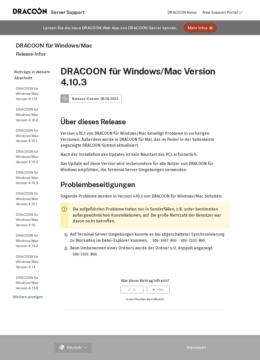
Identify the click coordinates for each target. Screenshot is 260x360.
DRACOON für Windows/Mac (54, 45)
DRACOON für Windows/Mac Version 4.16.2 (27, 114)
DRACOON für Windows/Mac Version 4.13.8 (27, 283)
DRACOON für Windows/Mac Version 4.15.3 (27, 177)
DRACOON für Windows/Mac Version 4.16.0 (27, 156)
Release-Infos (31, 54)
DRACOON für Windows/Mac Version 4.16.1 (27, 135)
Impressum (196, 347)
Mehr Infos (198, 28)
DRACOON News (182, 12)
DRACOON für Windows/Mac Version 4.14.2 (27, 240)
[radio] (132, 289)
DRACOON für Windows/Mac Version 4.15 (27, 220)
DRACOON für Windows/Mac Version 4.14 (27, 261)
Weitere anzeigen (28, 296)
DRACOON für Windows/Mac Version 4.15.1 (27, 198)
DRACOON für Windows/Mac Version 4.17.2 (27, 93)
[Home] (30, 12)
